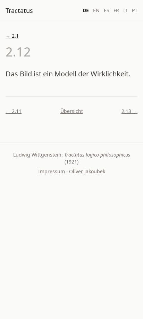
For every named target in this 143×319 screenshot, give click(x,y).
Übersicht (71, 111)
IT (125, 10)
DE (86, 10)
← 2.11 (14, 111)
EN (96, 10)
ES (106, 10)
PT (134, 10)
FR (116, 10)
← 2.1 (12, 35)
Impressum (51, 171)
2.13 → (129, 111)
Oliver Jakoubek (87, 171)
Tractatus (19, 10)
